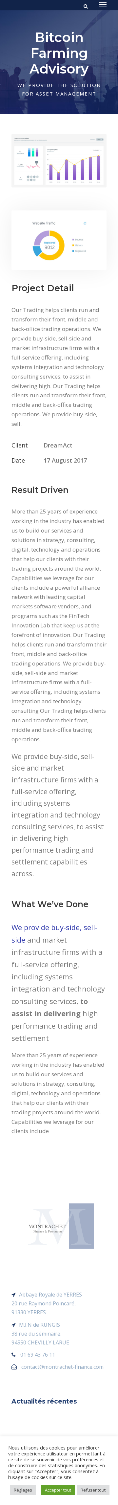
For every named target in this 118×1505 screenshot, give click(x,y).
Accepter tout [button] (58, 1490)
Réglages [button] (23, 1490)
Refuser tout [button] (93, 1490)
